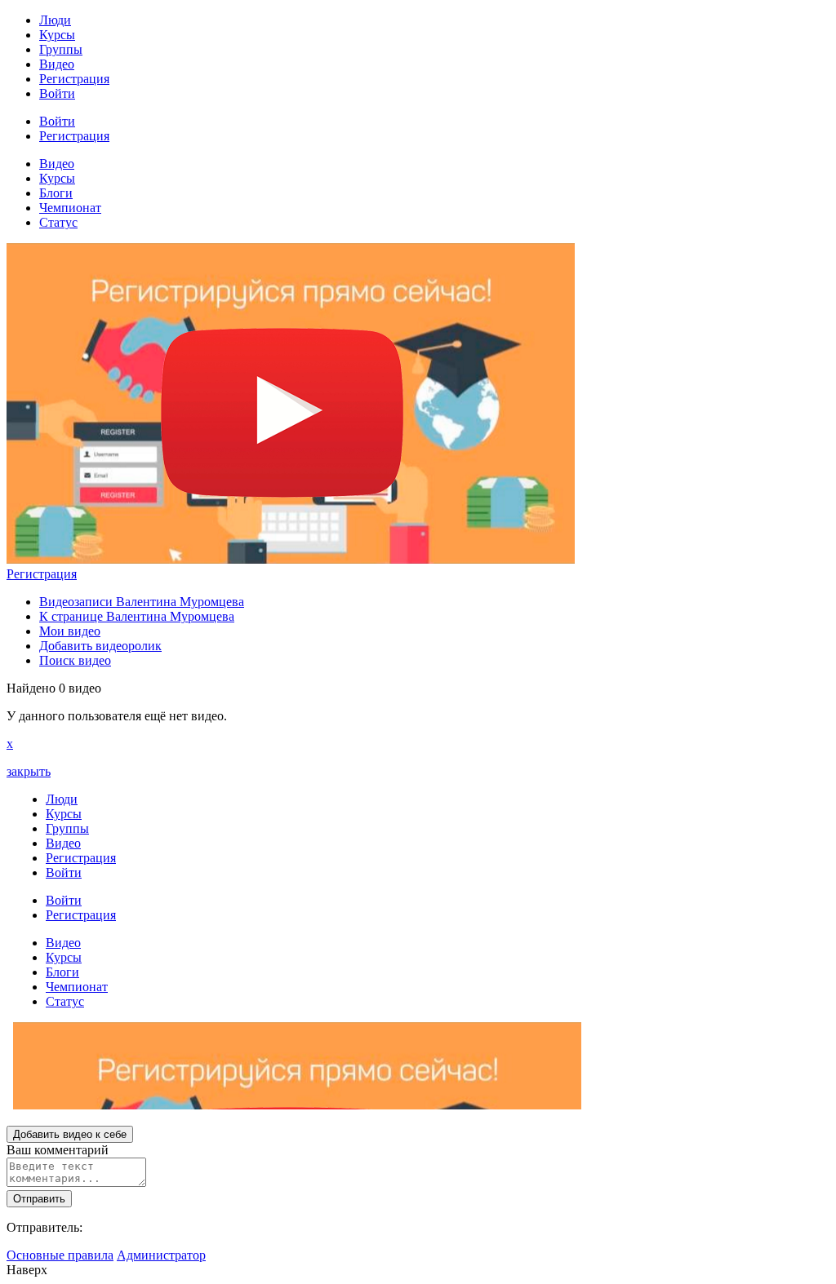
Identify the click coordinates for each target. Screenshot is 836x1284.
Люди (55, 20)
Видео (56, 64)
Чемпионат (70, 208)
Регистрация (74, 79)
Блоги (56, 193)
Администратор (161, 1255)
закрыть (29, 771)
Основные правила (60, 1255)
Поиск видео (75, 660)
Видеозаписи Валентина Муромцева (141, 602)
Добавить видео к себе (70, 1134)
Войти (57, 93)
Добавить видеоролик (100, 646)
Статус (58, 222)
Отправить (39, 1199)
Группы (60, 49)
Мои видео (69, 631)
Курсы (57, 35)
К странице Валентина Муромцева (136, 616)
